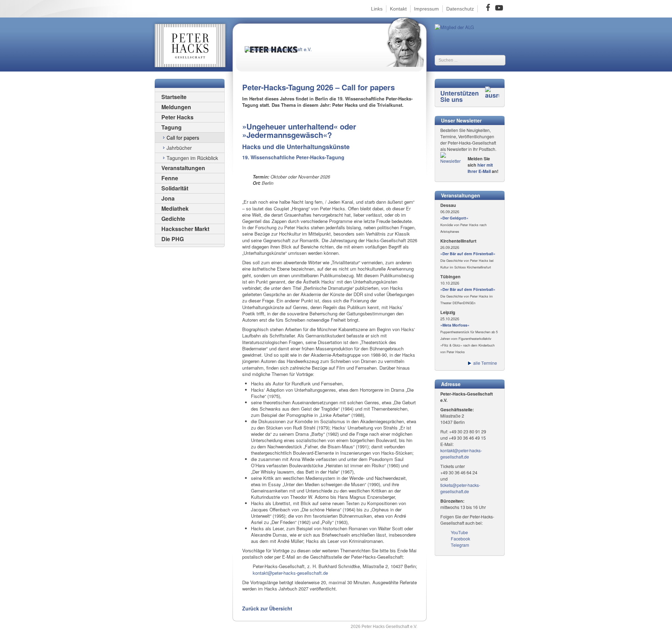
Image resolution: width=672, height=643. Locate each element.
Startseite (174, 97)
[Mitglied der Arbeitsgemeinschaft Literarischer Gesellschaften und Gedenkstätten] (454, 26)
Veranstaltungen (183, 168)
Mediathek (175, 208)
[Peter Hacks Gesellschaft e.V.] (283, 55)
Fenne (169, 178)
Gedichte (173, 219)
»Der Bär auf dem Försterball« (467, 253)
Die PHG (172, 239)
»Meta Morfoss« (454, 325)
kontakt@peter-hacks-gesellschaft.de (290, 572)
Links (377, 9)
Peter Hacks (177, 117)
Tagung (171, 127)
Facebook (460, 539)
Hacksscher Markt (185, 229)
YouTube (459, 532)
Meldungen (176, 107)
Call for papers (183, 137)
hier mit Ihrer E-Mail (480, 168)
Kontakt (398, 9)
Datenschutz (460, 9)
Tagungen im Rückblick (192, 157)
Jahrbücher (179, 147)
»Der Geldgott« (454, 218)
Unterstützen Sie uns (459, 96)
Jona (168, 198)
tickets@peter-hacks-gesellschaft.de (460, 488)
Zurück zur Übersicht (267, 608)
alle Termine (485, 363)
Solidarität (174, 188)
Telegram (460, 545)
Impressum (426, 9)
